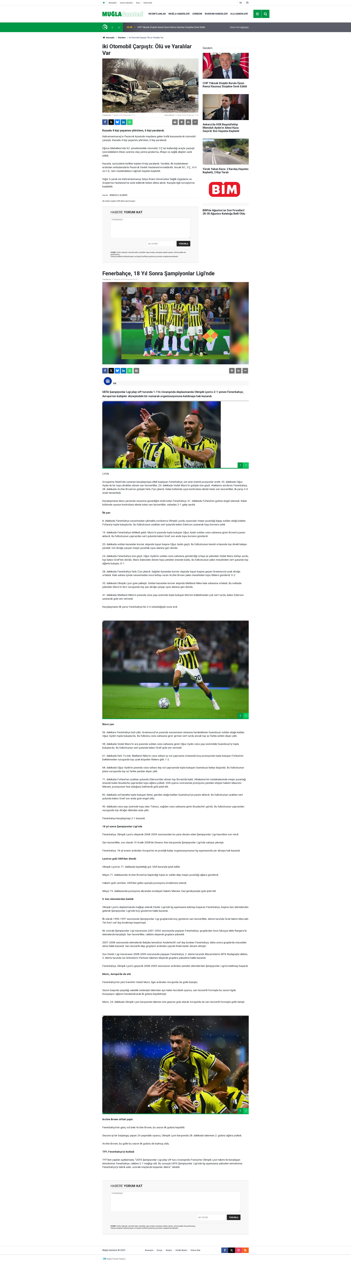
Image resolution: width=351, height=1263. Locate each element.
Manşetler (113, 3)
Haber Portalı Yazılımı (116, 1259)
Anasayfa (110, 37)
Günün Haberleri (126, 3)
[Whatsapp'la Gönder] (129, 122)
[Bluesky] (117, 122)
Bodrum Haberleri (216, 13)
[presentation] (112, 27)
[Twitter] (111, 122)
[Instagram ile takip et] (238, 1250)
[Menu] (257, 14)
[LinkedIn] (123, 122)
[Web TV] (240, 2)
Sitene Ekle (147, 3)
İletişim (169, 1250)
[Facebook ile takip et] (224, 1250)
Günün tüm (239, 27)
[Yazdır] (175, 122)
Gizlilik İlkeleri (181, 1250)
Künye (159, 1250)
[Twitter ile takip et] (231, 1250)
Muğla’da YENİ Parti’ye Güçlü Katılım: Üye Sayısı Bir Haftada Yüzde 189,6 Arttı (174, 27)
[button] (181, 122)
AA (114, 383)
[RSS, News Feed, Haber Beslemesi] (245, 1250)
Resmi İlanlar (157, 13)
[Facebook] (105, 122)
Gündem (197, 13)
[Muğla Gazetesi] (122, 13)
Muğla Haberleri (179, 13)
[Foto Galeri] (247, 2)
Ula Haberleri (239, 13)
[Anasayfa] (103, 3)
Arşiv (138, 3)
